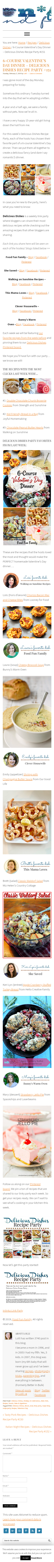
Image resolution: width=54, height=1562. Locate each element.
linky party (37, 1406)
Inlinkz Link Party (13, 1310)
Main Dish (44, 1401)
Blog (31, 257)
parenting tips (31, 1375)
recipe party (7, 1408)
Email (6, 1486)
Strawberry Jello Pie (32, 1094)
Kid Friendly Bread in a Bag (22, 414)
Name (6, 1476)
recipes (29, 1371)
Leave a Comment (36, 73)
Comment (7, 1453)
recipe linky (46, 1406)
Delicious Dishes (17, 1401)
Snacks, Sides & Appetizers (18, 1403)
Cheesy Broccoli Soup (31, 665)
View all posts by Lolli (23, 1392)
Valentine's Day (22, 1408)
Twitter (46, 1390)
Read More (36, 1557)
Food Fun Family (27, 14)
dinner (27, 1406)
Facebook (41, 257)
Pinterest (26, 261)
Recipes (5, 1403)
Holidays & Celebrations (32, 1401)
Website (6, 1496)
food (31, 1406)
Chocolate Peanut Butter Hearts (25, 427)
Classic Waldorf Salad (30, 881)
